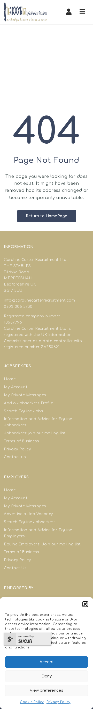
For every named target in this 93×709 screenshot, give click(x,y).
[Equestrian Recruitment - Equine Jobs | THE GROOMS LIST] (26, 12)
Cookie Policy (32, 702)
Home (10, 379)
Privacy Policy (59, 702)
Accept (47, 662)
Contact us (15, 457)
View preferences (46, 690)
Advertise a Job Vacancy (28, 514)
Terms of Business (21, 441)
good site (31, 322)
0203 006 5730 (18, 307)
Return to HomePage (46, 216)
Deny (47, 676)
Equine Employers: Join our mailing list (42, 544)
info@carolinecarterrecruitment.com (39, 300)
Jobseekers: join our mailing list (35, 433)
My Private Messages (25, 395)
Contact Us (15, 568)
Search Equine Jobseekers (30, 522)
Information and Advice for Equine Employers (38, 533)
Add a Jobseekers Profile (28, 403)
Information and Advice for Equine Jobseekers (38, 422)
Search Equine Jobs (23, 411)
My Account (15, 387)
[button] (85, 604)
